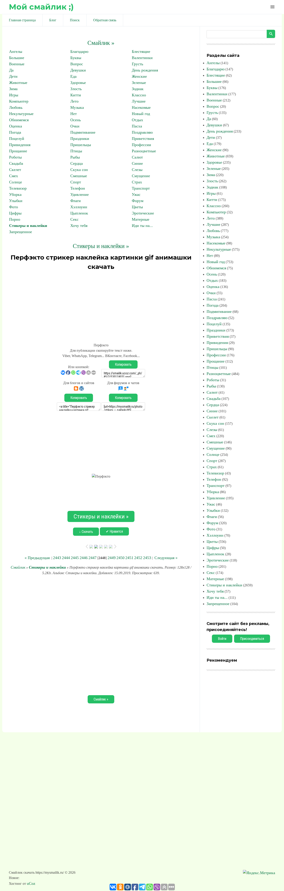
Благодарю (79, 51)
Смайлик (18, 567)
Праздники (79, 138)
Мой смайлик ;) (41, 7)
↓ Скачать (86, 532)
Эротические (143, 213)
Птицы (76, 151)
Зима (13, 89)
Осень (75, 120)
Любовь (15, 107)
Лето (74, 101)
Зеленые (139, 82)
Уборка (15, 194)
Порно (14, 219)
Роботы (15, 157)
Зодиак (138, 89)
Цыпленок (79, 213)
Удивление (79, 194)
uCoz (31, 883)
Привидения (19, 145)
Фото (13, 207)
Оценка (15, 126)
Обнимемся (19, 120)
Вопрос (76, 64)
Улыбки (15, 200)
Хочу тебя (78, 225)
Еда (73, 76)
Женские (139, 76)
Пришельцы (80, 145)
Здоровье (78, 82)
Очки (74, 126)
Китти (75, 95)
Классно (139, 95)
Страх (137, 182)
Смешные (78, 176)
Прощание (18, 151)
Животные (18, 82)
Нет (73, 113)
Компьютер (18, 101)
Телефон (77, 188)
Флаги (75, 200)
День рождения (145, 70)
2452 (138, 558)
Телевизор (18, 188)
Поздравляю (142, 132)
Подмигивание (82, 132)
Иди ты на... (142, 225)
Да (11, 70)
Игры (13, 95)
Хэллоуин (78, 207)
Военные (16, 64)
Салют (137, 157)
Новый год (141, 113)
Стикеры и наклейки (28, 225)
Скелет (15, 169)
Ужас (136, 194)
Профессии (141, 145)
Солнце (15, 182)
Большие (16, 58)
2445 (75, 558)
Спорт (75, 182)
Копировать (123, 364)
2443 (57, 558)
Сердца (76, 163)
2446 (84, 558)
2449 (112, 558)
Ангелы (15, 51)
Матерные (140, 219)
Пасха (137, 126)
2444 (66, 558)
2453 (147, 558)
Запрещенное (20, 232)
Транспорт (141, 188)
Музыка (77, 107)
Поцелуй (16, 138)
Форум (137, 200)
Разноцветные (144, 151)
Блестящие (141, 51)
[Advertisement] (101, 305)
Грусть (137, 64)
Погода (15, 132)
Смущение (141, 176)
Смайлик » (100, 43)
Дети (13, 76)
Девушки (78, 70)
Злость (76, 89)
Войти (222, 639)
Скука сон (79, 169)
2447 (93, 558)
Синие (137, 163)
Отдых (137, 120)
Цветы (137, 207)
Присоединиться (252, 639)
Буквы (75, 58)
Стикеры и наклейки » (101, 246)
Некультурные (21, 113)
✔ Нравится (114, 531)
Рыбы (75, 157)
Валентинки (142, 58)
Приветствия (143, 138)
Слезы (137, 169)
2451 (129, 558)
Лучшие (139, 101)
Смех (13, 176)
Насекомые (141, 107)
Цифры (15, 213)
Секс (74, 219)
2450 (120, 558)
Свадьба (16, 163)
